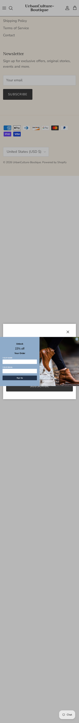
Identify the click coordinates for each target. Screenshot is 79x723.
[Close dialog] (77, 339)
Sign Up (20, 378)
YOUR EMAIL (7, 367)
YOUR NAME (7, 358)
